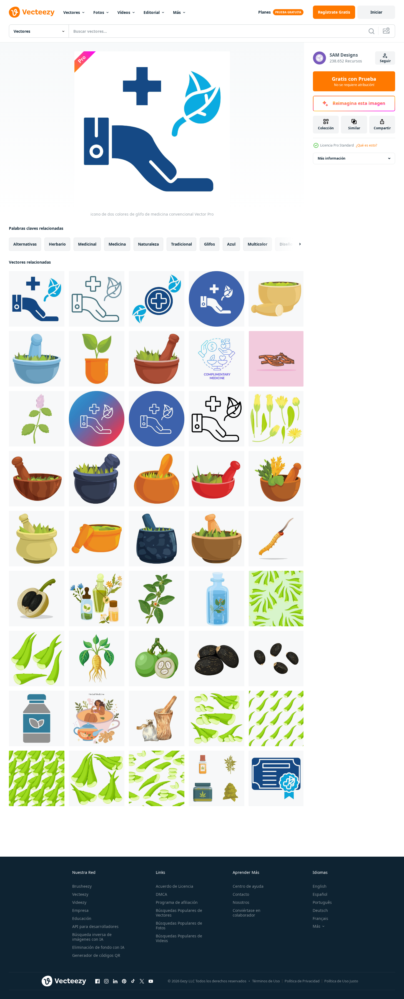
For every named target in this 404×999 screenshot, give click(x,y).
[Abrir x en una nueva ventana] (142, 981)
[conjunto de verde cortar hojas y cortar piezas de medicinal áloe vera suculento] (216, 718)
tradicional (181, 244)
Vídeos (123, 12)
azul (231, 244)
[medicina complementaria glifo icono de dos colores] (156, 299)
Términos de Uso (266, 980)
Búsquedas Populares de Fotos (179, 925)
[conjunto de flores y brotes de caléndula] (276, 418)
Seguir (385, 61)
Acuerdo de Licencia (174, 886)
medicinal (87, 244)
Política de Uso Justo (341, 980)
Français (320, 918)
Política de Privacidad (302, 980)
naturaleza (148, 244)
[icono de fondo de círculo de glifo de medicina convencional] (216, 299)
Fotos (98, 12)
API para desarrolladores (95, 926)
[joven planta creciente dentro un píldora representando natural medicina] (96, 359)
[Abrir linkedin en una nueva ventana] (115, 981)
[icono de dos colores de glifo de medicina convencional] (36, 299)
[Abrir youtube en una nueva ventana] (151, 981)
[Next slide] (295, 244)
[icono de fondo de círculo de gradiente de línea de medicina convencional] (96, 418)
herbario (57, 244)
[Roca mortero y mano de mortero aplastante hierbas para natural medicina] (96, 478)
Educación (81, 918)
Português (322, 902)
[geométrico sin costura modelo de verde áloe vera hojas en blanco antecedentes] (276, 718)
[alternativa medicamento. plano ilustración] (96, 718)
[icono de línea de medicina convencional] (216, 418)
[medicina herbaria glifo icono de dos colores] (36, 718)
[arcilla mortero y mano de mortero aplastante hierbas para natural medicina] (156, 478)
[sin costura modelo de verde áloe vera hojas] (276, 598)
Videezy (79, 902)
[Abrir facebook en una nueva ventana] (97, 981)
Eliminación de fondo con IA (98, 947)
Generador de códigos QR (96, 955)
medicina (117, 244)
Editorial (152, 12)
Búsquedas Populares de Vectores (179, 913)
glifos (209, 244)
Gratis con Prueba (354, 81)
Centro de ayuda (248, 886)
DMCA (161, 894)
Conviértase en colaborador (246, 913)
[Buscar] (371, 31)
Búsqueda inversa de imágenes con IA (92, 937)
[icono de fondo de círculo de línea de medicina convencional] (156, 418)
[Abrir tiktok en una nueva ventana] (133, 981)
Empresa (80, 910)
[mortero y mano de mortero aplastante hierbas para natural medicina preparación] (36, 359)
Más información (331, 158)
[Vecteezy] (31, 12)
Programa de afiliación (177, 902)
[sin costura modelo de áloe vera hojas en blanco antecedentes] (156, 778)
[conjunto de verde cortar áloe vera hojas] (36, 658)
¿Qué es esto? (366, 145)
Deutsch (320, 910)
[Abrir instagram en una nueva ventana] (106, 981)
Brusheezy (82, 886)
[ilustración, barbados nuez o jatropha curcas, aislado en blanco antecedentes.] (36, 598)
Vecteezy (80, 894)
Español (320, 894)
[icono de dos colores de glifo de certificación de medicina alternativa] (276, 778)
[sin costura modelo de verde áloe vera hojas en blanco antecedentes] (36, 778)
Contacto (241, 894)
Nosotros (241, 902)
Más (177, 12)
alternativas (25, 244)
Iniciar (376, 12)
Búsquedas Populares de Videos (179, 938)
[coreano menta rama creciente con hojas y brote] (36, 418)
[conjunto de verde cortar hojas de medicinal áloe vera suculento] (96, 778)
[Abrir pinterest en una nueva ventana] (124, 981)
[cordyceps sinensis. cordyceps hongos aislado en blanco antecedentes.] (276, 538)
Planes (264, 12)
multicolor (257, 244)
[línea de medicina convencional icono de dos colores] (96, 299)
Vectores (71, 12)
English (320, 886)
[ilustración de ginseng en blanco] (96, 658)
